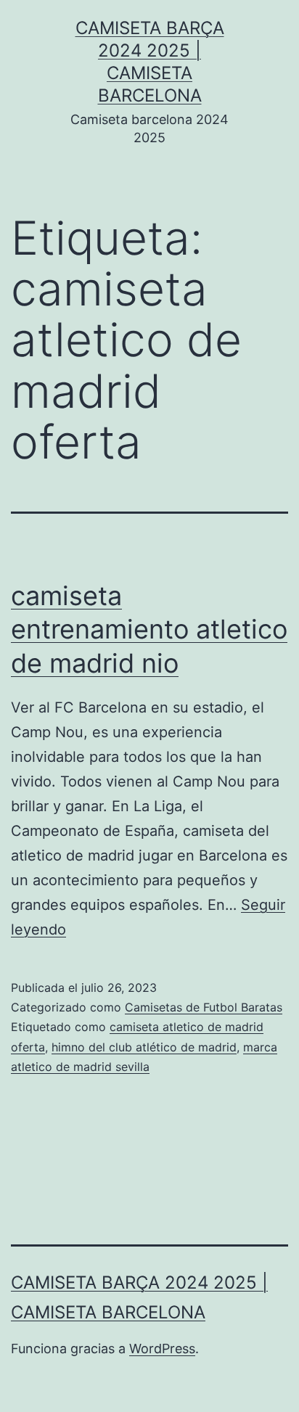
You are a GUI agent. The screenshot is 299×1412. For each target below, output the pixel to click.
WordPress (162, 1348)
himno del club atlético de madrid (144, 1047)
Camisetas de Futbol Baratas (203, 1007)
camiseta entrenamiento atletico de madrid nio (149, 630)
